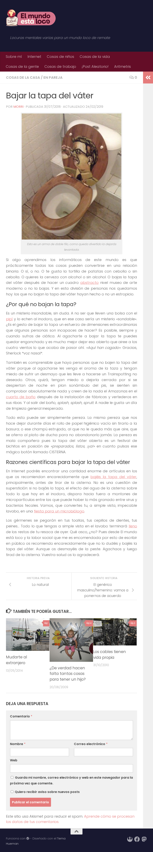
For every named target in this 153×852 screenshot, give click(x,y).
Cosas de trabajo (60, 66)
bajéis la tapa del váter (113, 476)
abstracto (89, 282)
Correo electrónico (91, 744)
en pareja (53, 77)
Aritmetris (122, 66)
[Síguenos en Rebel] (130, 839)
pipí (9, 318)
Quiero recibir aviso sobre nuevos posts (47, 792)
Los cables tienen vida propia (109, 654)
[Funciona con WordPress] (27, 838)
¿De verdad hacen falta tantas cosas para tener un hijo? (68, 673)
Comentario (21, 716)
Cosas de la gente (22, 66)
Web (13, 760)
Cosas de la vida (95, 56)
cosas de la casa (23, 77)
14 (90, 623)
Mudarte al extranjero (16, 660)
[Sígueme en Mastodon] (144, 839)
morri (18, 106)
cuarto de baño (20, 396)
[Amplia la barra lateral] (148, 77)
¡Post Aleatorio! (95, 66)
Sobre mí (14, 56)
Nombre (18, 744)
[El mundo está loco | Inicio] (31, 18)
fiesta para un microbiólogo (59, 511)
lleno (133, 526)
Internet (34, 56)
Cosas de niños (60, 56)
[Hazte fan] (137, 839)
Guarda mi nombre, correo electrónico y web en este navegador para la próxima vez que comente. (71, 780)
